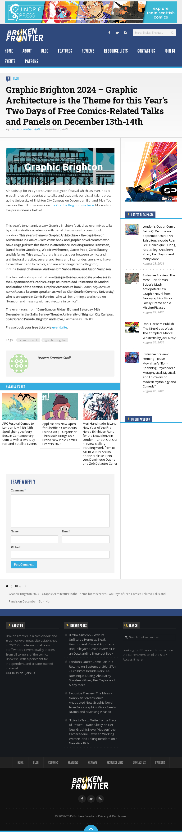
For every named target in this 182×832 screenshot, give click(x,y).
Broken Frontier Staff (25, 129)
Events (10, 61)
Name (14, 531)
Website (16, 547)
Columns (53, 762)
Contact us (146, 51)
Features (65, 51)
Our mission (14, 673)
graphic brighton (56, 340)
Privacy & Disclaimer (112, 816)
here (139, 659)
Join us (30, 673)
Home (9, 51)
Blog (45, 51)
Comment (18, 490)
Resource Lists (116, 51)
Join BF (170, 51)
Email (66, 531)
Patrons (31, 61)
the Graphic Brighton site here (72, 205)
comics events (29, 340)
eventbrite (59, 327)
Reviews (88, 51)
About (27, 51)
